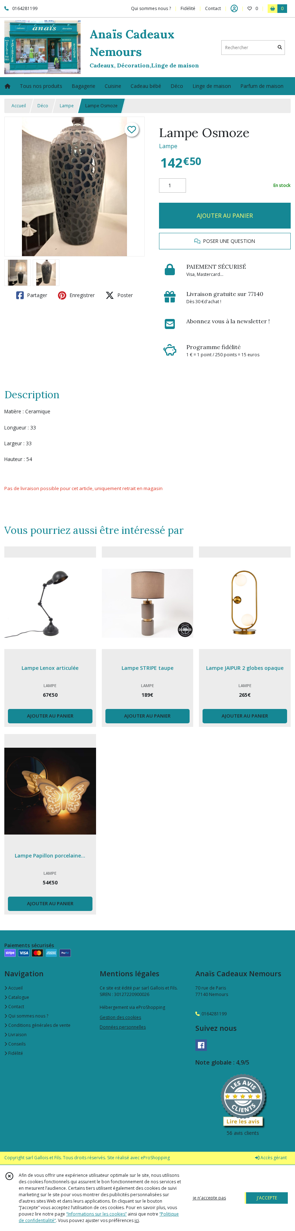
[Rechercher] (280, 48)
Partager (36, 295)
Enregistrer (81, 295)
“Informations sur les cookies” (96, 1214)
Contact (213, 8)
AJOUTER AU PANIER (225, 216)
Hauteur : (14, 459)
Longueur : (16, 427)
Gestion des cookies (120, 1017)
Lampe (67, 106)
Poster (124, 295)
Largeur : (14, 443)
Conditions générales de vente (39, 1025)
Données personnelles (123, 1027)
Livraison (17, 1035)
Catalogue (18, 997)
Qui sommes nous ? (27, 1016)
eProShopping (155, 1158)
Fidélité (15, 1053)
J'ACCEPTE (267, 1198)
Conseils (16, 1044)
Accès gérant (273, 1158)
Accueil (19, 106)
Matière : (14, 411)
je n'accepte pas (209, 1198)
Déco (42, 106)
